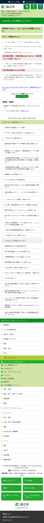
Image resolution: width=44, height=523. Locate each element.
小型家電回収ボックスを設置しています (17, 257)
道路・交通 (7, 389)
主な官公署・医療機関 (11, 431)
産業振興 (6, 398)
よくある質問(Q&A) (10, 329)
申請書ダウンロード (10, 339)
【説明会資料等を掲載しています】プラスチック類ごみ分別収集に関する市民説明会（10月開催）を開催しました (22, 159)
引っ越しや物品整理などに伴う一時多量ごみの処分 (21, 205)
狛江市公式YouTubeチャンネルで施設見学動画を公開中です (22, 186)
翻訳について (7, 514)
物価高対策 (7, 459)
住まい (6, 353)
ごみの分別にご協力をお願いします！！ (17, 267)
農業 (5, 403)
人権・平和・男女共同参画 (12, 422)
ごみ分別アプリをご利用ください (15, 235)
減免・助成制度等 (9, 378)
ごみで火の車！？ (10, 278)
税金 (5, 343)
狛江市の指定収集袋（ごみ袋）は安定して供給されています (22, 284)
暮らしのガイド (12, 11)
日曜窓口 (5, 488)
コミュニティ (8, 412)
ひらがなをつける (30, 2)
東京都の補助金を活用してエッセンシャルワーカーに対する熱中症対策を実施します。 (22, 291)
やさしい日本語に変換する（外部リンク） (32, 496)
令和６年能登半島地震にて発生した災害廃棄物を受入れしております (22, 313)
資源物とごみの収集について (14, 174)
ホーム (3, 11)
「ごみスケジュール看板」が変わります (17, 199)
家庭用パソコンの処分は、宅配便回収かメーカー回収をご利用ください (22, 151)
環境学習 (6, 382)
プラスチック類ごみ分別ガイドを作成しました (20, 133)
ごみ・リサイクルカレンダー (12, 372)
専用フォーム (25, 111)
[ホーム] (8, 7)
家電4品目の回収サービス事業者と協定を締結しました (21, 144)
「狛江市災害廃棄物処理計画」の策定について (20, 230)
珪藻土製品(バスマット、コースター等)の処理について (22, 193)
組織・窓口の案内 (29, 488)
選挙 (5, 445)
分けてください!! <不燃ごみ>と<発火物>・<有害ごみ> (22, 273)
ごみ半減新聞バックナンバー (12, 385)
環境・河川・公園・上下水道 (13, 394)
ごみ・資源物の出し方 (10, 365)
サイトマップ (7, 520)
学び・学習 (7, 417)
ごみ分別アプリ (8, 368)
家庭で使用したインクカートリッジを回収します (20, 210)
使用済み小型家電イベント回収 (15, 127)
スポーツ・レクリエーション (13, 408)
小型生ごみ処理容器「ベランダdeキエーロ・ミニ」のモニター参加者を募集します (22, 223)
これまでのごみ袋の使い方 (13, 138)
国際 (5, 427)
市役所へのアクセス (9, 480)
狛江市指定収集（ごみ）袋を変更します (17, 251)
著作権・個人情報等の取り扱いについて (16, 517)
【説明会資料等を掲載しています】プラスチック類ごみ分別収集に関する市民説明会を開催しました (22, 168)
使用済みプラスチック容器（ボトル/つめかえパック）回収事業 (22, 306)
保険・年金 (7, 348)
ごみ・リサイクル (24, 11)
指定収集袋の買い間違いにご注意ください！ (19, 262)
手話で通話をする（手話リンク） (11, 496)
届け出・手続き (9, 334)
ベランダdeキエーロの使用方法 (15, 180)
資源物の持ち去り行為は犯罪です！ (16, 246)
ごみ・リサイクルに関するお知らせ (11, 13)
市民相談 (6, 436)
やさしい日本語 (15, 2)
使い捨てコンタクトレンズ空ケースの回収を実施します (22, 216)
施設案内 (6, 325)
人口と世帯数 (28, 480)
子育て (6, 450)
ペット (6, 441)
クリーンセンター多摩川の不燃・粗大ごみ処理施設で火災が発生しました (22, 299)
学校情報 (6, 455)
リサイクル (7, 375)
